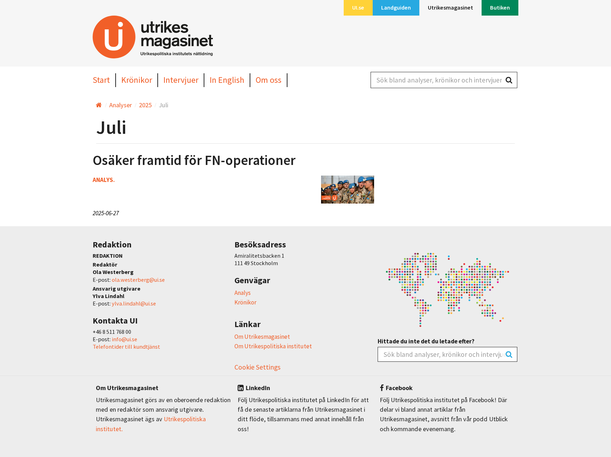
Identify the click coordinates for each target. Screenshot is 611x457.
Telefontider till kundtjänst (126, 346)
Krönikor (245, 302)
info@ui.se (124, 339)
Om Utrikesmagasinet (262, 337)
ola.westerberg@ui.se (138, 279)
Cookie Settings (257, 367)
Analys (242, 293)
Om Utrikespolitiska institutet (273, 346)
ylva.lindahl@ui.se (134, 303)
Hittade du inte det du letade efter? (426, 341)
